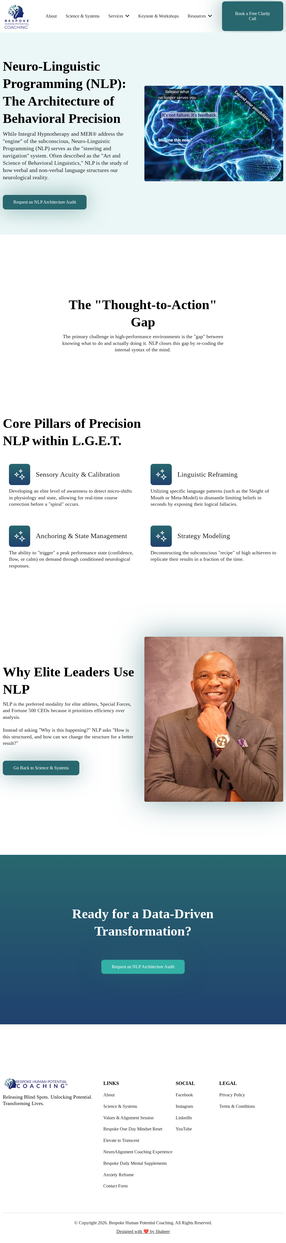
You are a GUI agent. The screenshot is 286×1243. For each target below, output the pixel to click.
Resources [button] (197, 16)
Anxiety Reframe (118, 1174)
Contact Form (115, 1186)
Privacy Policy (232, 1094)
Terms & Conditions (237, 1106)
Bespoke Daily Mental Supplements (135, 1163)
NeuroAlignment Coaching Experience (137, 1151)
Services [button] (116, 16)
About (109, 1094)
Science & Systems (120, 1106)
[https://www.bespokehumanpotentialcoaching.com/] (17, 16)
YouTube (184, 1129)
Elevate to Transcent (121, 1140)
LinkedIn (184, 1117)
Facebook (184, 1094)
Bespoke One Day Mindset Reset (132, 1129)
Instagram (184, 1106)
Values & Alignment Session (128, 1117)
